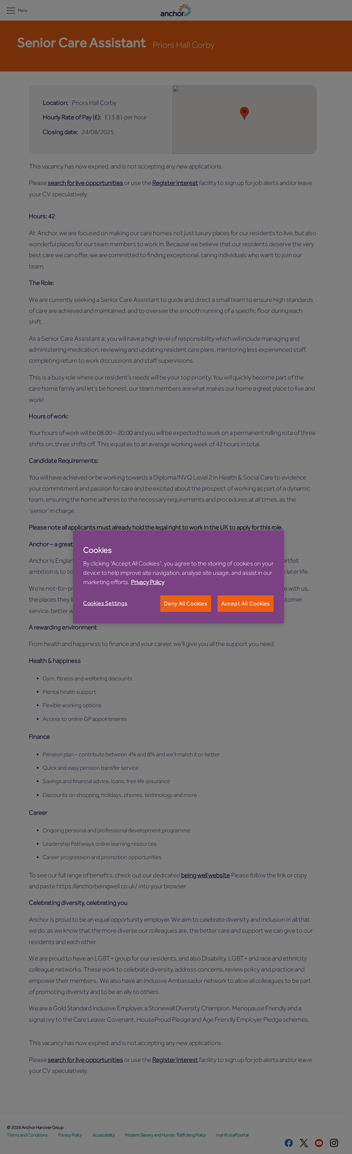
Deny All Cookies (185, 604)
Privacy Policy (147, 582)
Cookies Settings (105, 603)
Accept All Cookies (245, 604)
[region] (178, 577)
